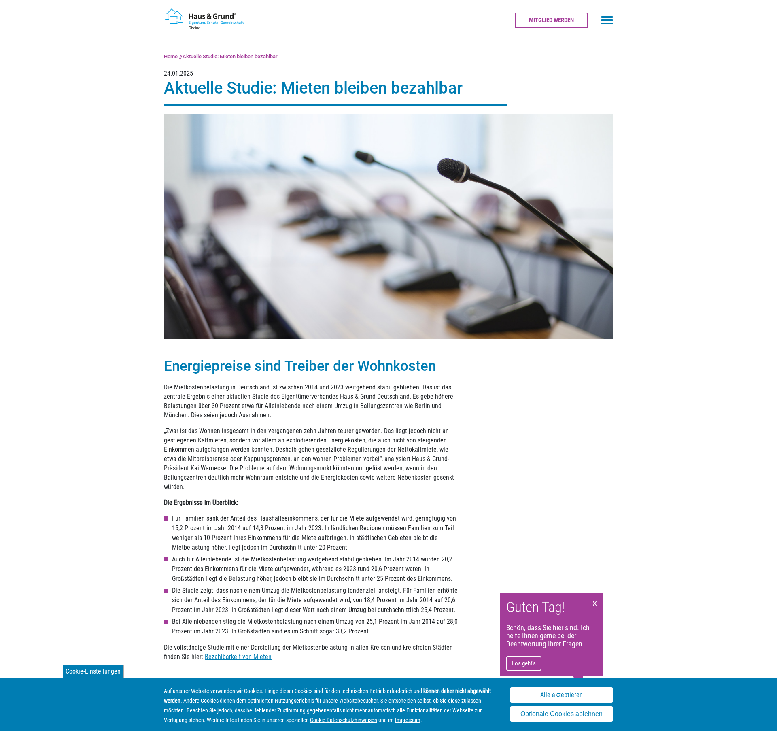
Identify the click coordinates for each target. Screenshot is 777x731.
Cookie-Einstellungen (93, 671)
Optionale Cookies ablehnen (561, 714)
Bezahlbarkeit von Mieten (238, 657)
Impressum (407, 720)
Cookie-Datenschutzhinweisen (343, 720)
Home (171, 56)
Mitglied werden (551, 20)
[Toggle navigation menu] (607, 20)
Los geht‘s (524, 663)
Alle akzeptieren (561, 695)
